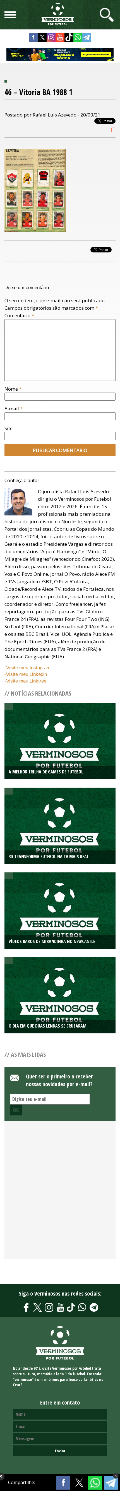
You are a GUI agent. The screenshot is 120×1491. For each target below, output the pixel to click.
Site (8, 428)
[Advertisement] (60, 1193)
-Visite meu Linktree (25, 681)
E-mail (13, 408)
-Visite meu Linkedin (25, 674)
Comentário (19, 315)
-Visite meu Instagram (27, 667)
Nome (12, 389)
